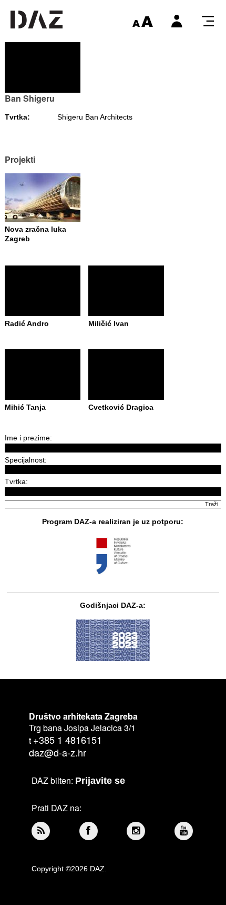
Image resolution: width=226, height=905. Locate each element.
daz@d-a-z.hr (57, 752)
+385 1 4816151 (67, 739)
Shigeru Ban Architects (94, 117)
